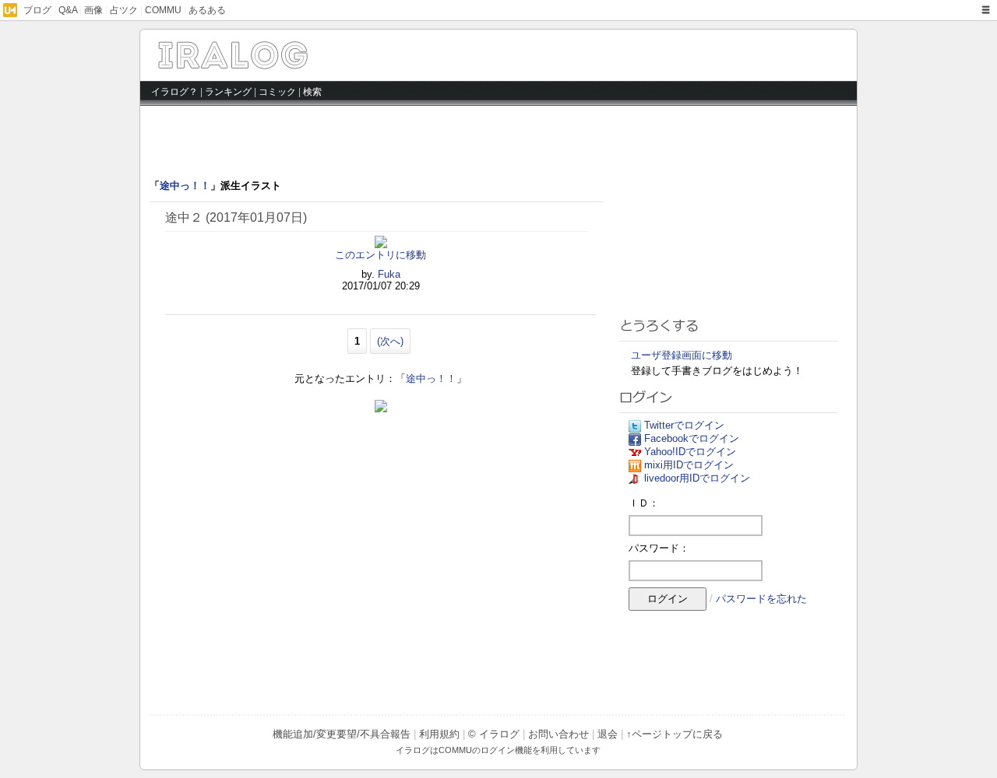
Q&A (67, 10)
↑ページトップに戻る (674, 734)
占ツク (124, 10)
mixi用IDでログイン (689, 465)
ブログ (37, 10)
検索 (312, 91)
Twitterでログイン (684, 425)
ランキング (228, 91)
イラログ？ (174, 91)
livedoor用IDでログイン (697, 478)
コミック (277, 91)
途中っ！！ (185, 185)
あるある (207, 10)
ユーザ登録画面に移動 (681, 355)
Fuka (389, 274)
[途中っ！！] (290, 64)
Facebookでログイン (691, 438)
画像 (93, 10)
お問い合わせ (558, 734)
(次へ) (390, 341)
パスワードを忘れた (761, 599)
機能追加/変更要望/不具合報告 (341, 734)
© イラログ (494, 734)
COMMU (163, 10)
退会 (607, 734)
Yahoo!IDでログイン (690, 451)
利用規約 (439, 734)
